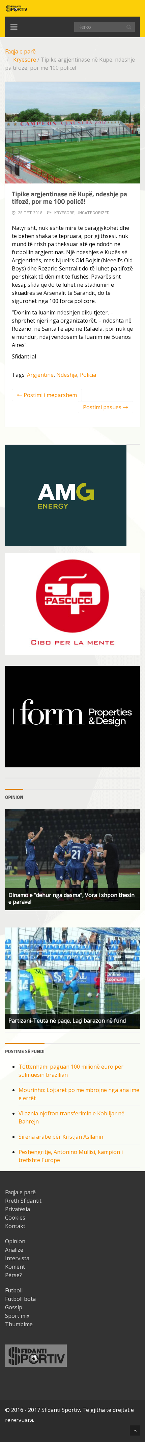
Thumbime (19, 1324)
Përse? (13, 1275)
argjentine (40, 374)
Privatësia (17, 1209)
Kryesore (24, 59)
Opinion (15, 1241)
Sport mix (17, 1315)
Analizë (14, 1249)
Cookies (15, 1217)
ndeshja (66, 374)
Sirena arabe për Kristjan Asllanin (61, 1136)
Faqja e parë (20, 51)
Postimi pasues (103, 407)
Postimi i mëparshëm (49, 395)
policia (88, 374)
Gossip (13, 1307)
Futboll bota (20, 1299)
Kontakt (15, 1226)
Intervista (17, 1258)
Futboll (14, 1290)
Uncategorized (93, 213)
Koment (15, 1266)
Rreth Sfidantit (23, 1200)
